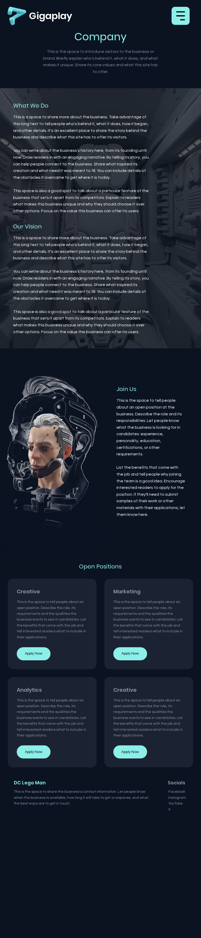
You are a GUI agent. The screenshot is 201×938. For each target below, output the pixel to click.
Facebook (176, 792)
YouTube (175, 803)
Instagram (177, 798)
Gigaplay (50, 16)
